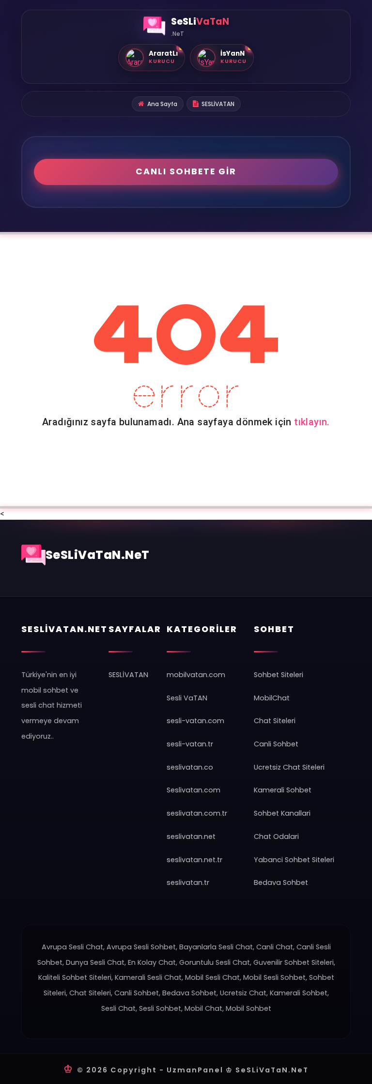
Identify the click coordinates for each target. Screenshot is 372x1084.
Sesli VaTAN (187, 698)
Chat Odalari (276, 836)
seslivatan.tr (188, 882)
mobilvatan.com (196, 675)
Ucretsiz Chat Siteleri (289, 767)
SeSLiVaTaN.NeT (98, 555)
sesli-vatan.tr (190, 744)
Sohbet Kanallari (282, 813)
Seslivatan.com (193, 790)
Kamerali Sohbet (282, 790)
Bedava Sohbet (281, 882)
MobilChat (272, 698)
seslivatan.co (190, 767)
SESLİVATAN (218, 104)
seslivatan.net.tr (194, 860)
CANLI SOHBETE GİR (186, 171)
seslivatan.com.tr (197, 813)
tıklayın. (312, 422)
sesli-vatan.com (195, 721)
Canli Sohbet (276, 744)
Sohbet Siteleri (278, 675)
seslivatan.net (191, 836)
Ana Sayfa (162, 104)
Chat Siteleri (274, 721)
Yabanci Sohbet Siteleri (294, 860)
